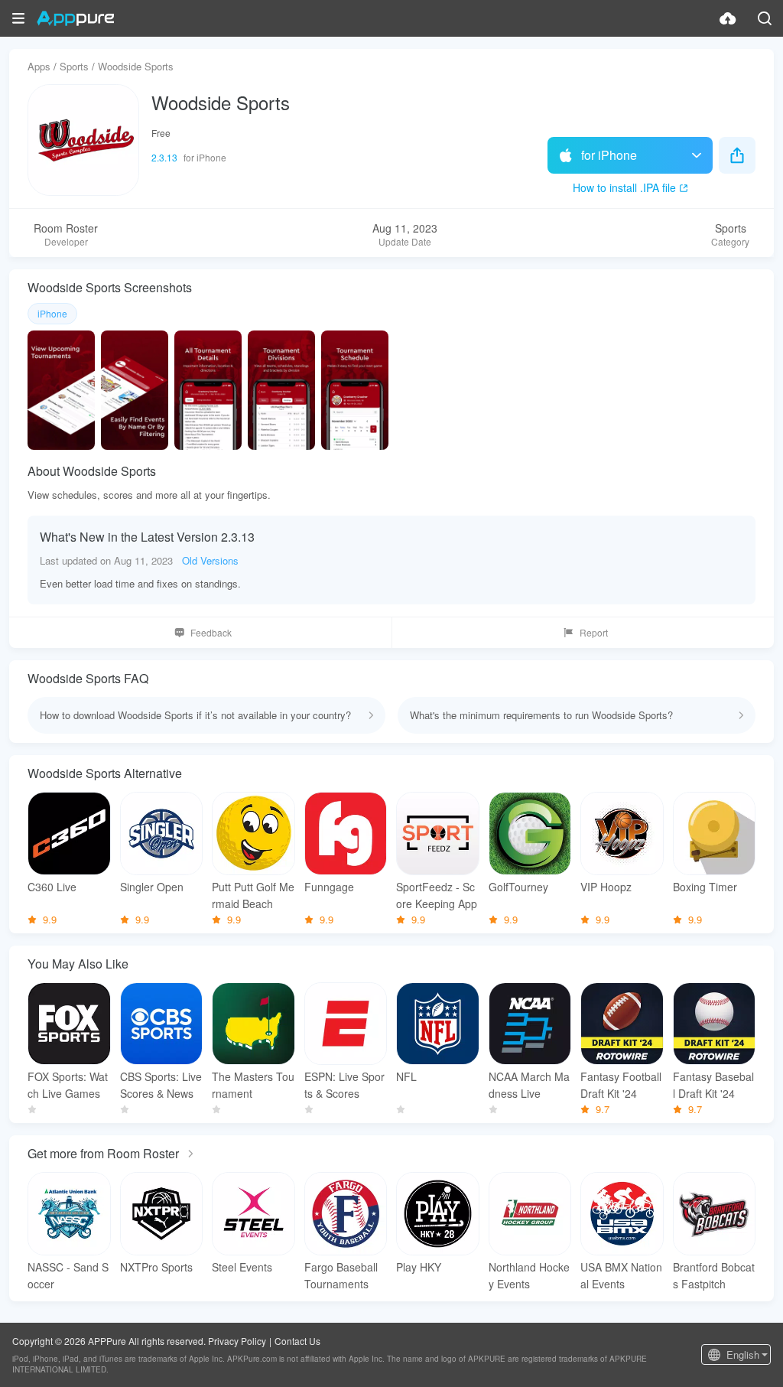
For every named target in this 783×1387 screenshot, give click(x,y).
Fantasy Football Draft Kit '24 (620, 1085)
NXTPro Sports (156, 1267)
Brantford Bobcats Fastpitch (714, 1275)
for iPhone (609, 155)
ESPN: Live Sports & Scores (344, 1085)
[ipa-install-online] (728, 18)
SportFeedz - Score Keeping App (436, 895)
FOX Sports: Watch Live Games (68, 1085)
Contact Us (297, 1340)
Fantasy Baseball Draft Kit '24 (713, 1085)
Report (594, 632)
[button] (18, 18)
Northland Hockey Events (529, 1275)
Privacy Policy (237, 1340)
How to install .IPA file (624, 187)
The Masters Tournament (253, 1085)
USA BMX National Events (621, 1275)
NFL (406, 1076)
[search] (764, 18)
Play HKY (418, 1267)
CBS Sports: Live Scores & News (161, 1085)
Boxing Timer (705, 886)
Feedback (211, 632)
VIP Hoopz (606, 886)
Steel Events (242, 1267)
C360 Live (52, 886)
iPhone (52, 313)
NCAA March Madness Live (529, 1085)
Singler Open (152, 886)
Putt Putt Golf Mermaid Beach (253, 895)
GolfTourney (518, 886)
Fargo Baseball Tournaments (341, 1275)
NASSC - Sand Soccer (68, 1275)
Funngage (329, 886)
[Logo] (75, 18)
